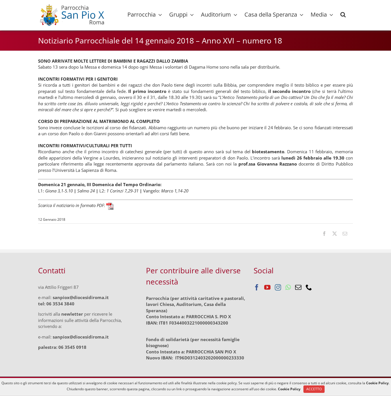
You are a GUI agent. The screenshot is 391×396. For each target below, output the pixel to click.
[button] (343, 14)
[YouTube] (267, 287)
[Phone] (309, 287)
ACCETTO (314, 389)
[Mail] (298, 287)
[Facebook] (257, 287)
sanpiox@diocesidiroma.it (81, 297)
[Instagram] (278, 287)
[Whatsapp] (288, 287)
